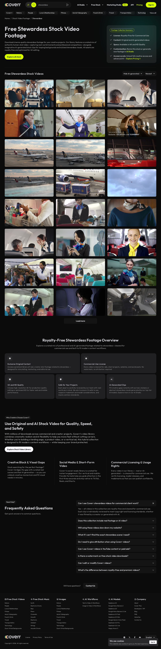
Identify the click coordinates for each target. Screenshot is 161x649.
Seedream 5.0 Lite (114, 625)
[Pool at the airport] (29, 183)
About (136, 603)
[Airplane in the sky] (131, 183)
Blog (135, 611)
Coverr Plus (138, 606)
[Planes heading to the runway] (80, 153)
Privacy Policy (37, 637)
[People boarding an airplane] (131, 153)
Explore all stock (14, 57)
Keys (32, 608)
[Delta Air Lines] (80, 183)
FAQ (135, 614)
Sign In (151, 5)
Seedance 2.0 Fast (114, 614)
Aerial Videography (11, 614)
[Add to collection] (50, 142)
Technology (8, 625)
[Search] (33, 4)
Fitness (7, 611)
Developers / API (139, 608)
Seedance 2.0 (112, 608)
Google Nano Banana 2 (115, 606)
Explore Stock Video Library (19, 449)
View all (153, 13)
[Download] (50, 164)
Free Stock (95, 5)
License (27, 637)
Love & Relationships (11, 608)
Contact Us (90, 586)
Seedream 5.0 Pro (114, 623)
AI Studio (81, 5)
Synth (32, 603)
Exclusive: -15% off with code (124, 134)
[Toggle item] (153, 503)
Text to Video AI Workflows (91, 603)
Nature (7, 603)
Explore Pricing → (133, 58)
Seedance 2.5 (112, 603)
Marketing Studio (117, 5)
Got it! (153, 642)
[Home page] (13, 4)
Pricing (139, 5)
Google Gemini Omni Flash (117, 620)
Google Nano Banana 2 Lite (117, 611)
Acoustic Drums (35, 628)
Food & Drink (9, 617)
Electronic (34, 620)
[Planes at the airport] (29, 153)
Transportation (9, 623)
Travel (7, 620)
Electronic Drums (36, 606)
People (7, 606)
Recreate (29, 164)
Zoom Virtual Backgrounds (13, 628)
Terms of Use (49, 637)
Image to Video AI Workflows (92, 606)
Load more (80, 321)
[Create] (28, 4)
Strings (33, 625)
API (132, 5)
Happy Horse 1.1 (113, 628)
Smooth (33, 617)
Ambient (33, 623)
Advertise (137, 617)
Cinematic (34, 614)
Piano (32, 611)
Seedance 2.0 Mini (114, 617)
